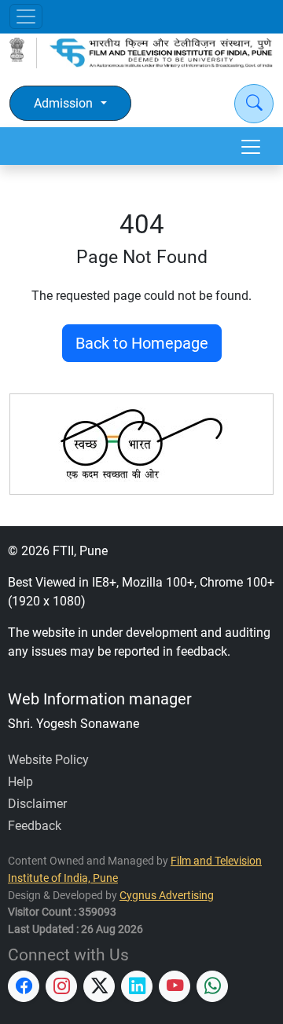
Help (20, 781)
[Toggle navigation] (25, 16)
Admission (63, 103)
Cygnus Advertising (166, 895)
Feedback (34, 825)
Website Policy (48, 759)
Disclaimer (37, 803)
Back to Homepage (141, 343)
